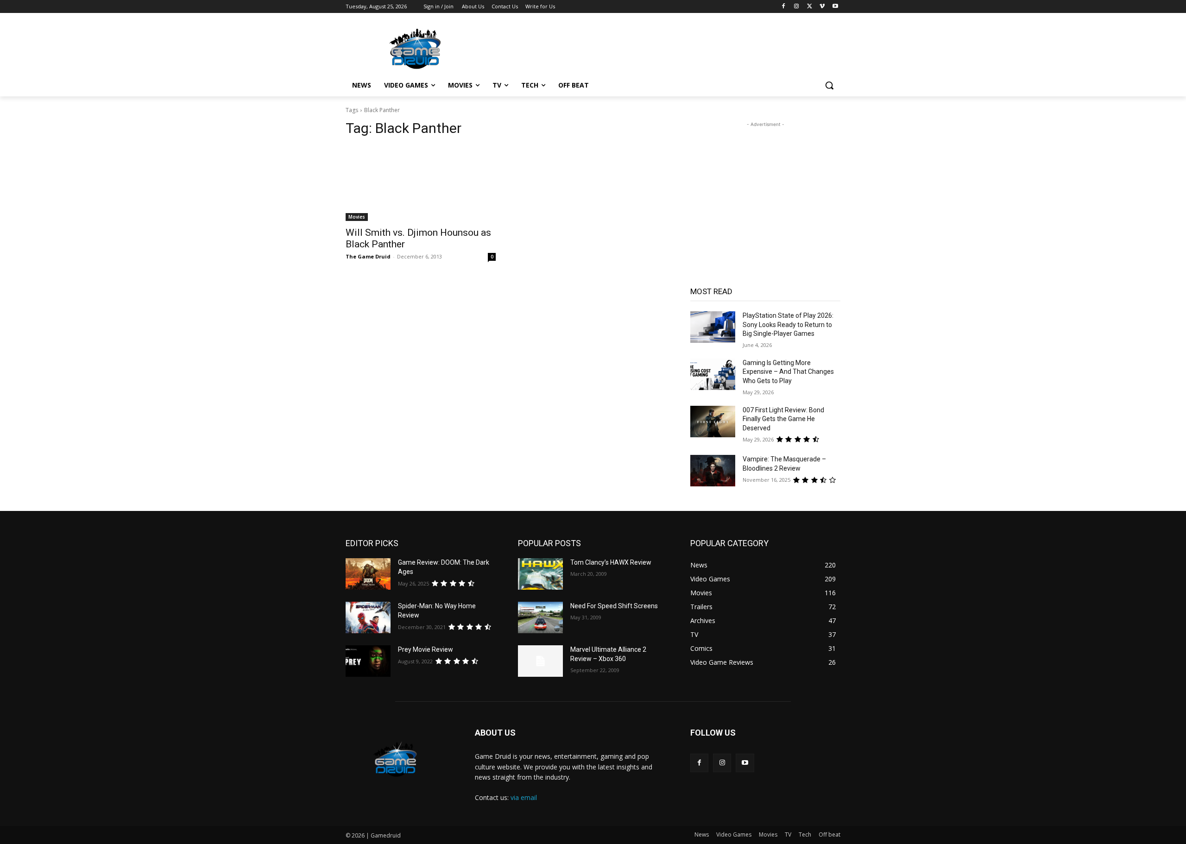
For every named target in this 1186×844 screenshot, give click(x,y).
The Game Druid (368, 256)
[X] (809, 6)
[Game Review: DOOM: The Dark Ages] (368, 574)
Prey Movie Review (425, 649)
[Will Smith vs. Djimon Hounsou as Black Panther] (421, 183)
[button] (829, 85)
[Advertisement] (662, 47)
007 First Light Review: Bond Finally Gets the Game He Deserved (783, 419)
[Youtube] (835, 6)
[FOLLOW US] (765, 746)
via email (524, 797)
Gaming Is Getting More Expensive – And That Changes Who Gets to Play (788, 371)
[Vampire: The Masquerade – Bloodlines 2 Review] (712, 470)
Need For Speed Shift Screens (614, 606)
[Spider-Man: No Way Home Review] (368, 617)
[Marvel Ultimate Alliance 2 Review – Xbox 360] (540, 661)
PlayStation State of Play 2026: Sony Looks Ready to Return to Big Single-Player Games (788, 324)
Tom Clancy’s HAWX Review (610, 562)
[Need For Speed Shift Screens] (540, 617)
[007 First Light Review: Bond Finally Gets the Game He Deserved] (712, 421)
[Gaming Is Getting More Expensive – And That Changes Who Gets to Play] (712, 374)
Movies (356, 217)
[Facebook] (783, 6)
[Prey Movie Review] (368, 661)
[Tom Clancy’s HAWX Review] (540, 574)
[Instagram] (796, 6)
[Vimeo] (822, 6)
